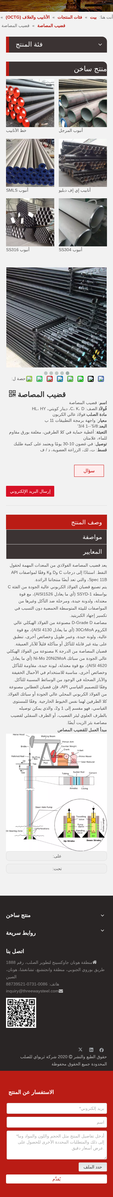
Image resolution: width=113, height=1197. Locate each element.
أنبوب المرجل (71, 130)
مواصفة (92, 537)
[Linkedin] (91, 1049)
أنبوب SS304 (70, 249)
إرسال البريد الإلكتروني (30, 491)
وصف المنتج (86, 522)
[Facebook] (101, 1049)
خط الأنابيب (16, 130)
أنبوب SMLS (17, 190)
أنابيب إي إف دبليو (75, 190)
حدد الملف (92, 1167)
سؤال (89, 470)
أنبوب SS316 (18, 249)
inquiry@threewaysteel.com (32, 990)
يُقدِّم (56, 1179)
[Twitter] (81, 1049)
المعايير (92, 551)
